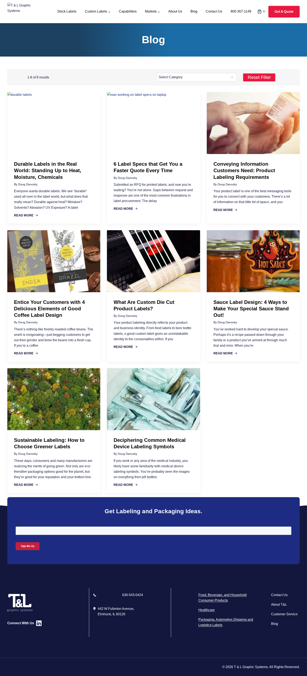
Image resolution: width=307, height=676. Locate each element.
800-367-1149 (241, 11)
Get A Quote (284, 11)
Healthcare (206, 610)
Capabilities (128, 11)
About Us (175, 11)
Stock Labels (66, 11)
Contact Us (214, 11)
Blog (193, 11)
